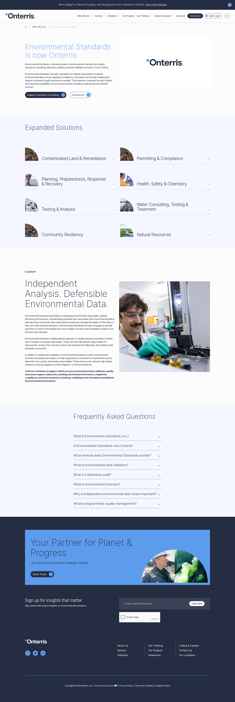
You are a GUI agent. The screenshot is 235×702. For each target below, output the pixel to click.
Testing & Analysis (58, 209)
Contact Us (195, 16)
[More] (92, 16)
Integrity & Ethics (163, 685)
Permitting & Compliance (160, 158)
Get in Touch (40, 574)
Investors (180, 16)
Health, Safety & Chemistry (162, 183)
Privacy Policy (126, 685)
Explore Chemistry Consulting (43, 95)
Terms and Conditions (144, 685)
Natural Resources (154, 234)
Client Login (214, 16)
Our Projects (128, 16)
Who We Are (39, 27)
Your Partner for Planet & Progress (81, 547)
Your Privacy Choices (104, 685)
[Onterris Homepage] (26, 26)
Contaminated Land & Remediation (74, 158)
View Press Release (156, 4)
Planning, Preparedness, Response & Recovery (74, 181)
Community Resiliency (62, 234)
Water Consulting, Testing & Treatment (162, 207)
